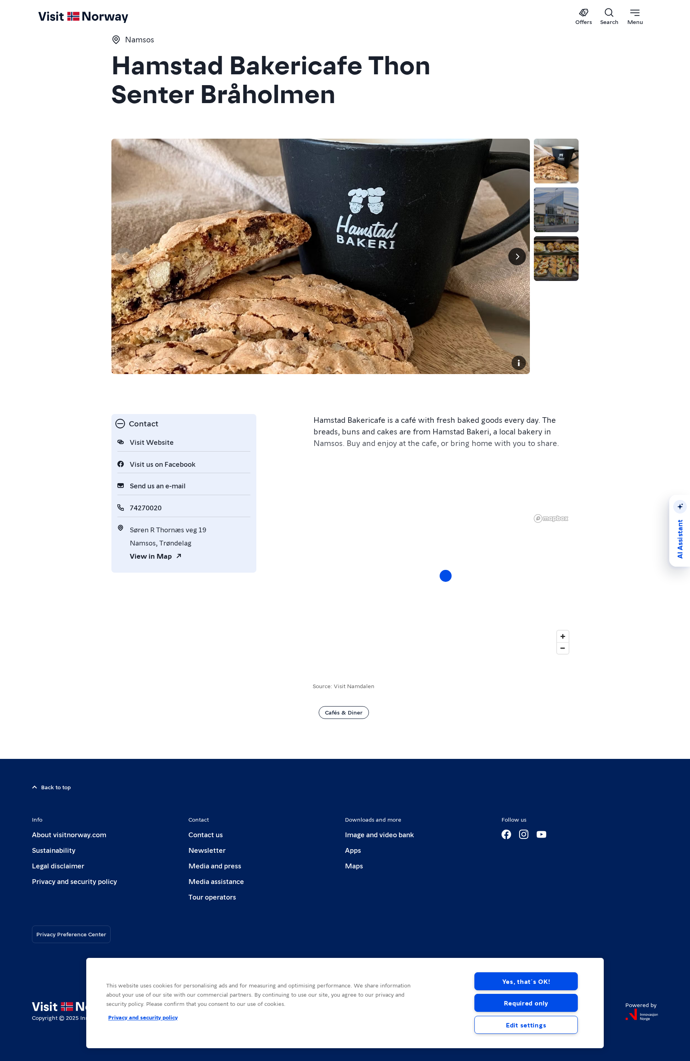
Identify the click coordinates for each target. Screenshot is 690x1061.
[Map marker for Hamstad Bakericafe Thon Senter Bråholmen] (446, 576)
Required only (526, 1003)
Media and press (214, 865)
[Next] (517, 256)
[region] (446, 584)
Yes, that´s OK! (526, 981)
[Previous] (124, 256)
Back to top (56, 786)
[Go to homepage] (96, 16)
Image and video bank (379, 834)
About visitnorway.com (69, 834)
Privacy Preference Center (71, 934)
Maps (354, 865)
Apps (353, 849)
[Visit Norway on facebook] (506, 834)
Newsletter (207, 849)
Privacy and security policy (74, 881)
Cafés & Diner (344, 712)
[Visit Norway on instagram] (524, 834)
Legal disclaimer (58, 865)
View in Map (151, 555)
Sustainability (53, 849)
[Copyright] (519, 363)
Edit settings (526, 1025)
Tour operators (212, 896)
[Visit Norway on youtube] (541, 834)
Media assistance (216, 881)
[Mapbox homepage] (551, 518)
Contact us (205, 834)
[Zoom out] (563, 648)
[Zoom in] (563, 636)
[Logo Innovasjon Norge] (641, 1015)
